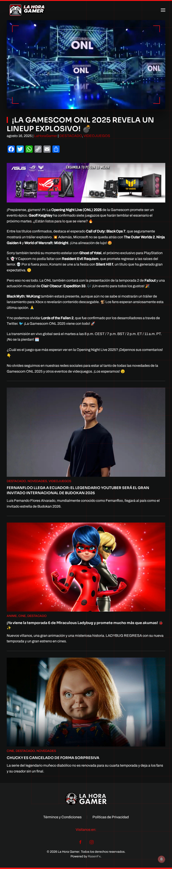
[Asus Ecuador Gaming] (86, 182)
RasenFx (94, 856)
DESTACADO (70, 136)
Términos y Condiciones (62, 817)
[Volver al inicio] (27, 10)
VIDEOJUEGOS (97, 136)
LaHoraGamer (45, 136)
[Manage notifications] (161, 859)
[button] (163, 10)
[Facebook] (80, 842)
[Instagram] (91, 842)
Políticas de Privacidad (110, 817)
